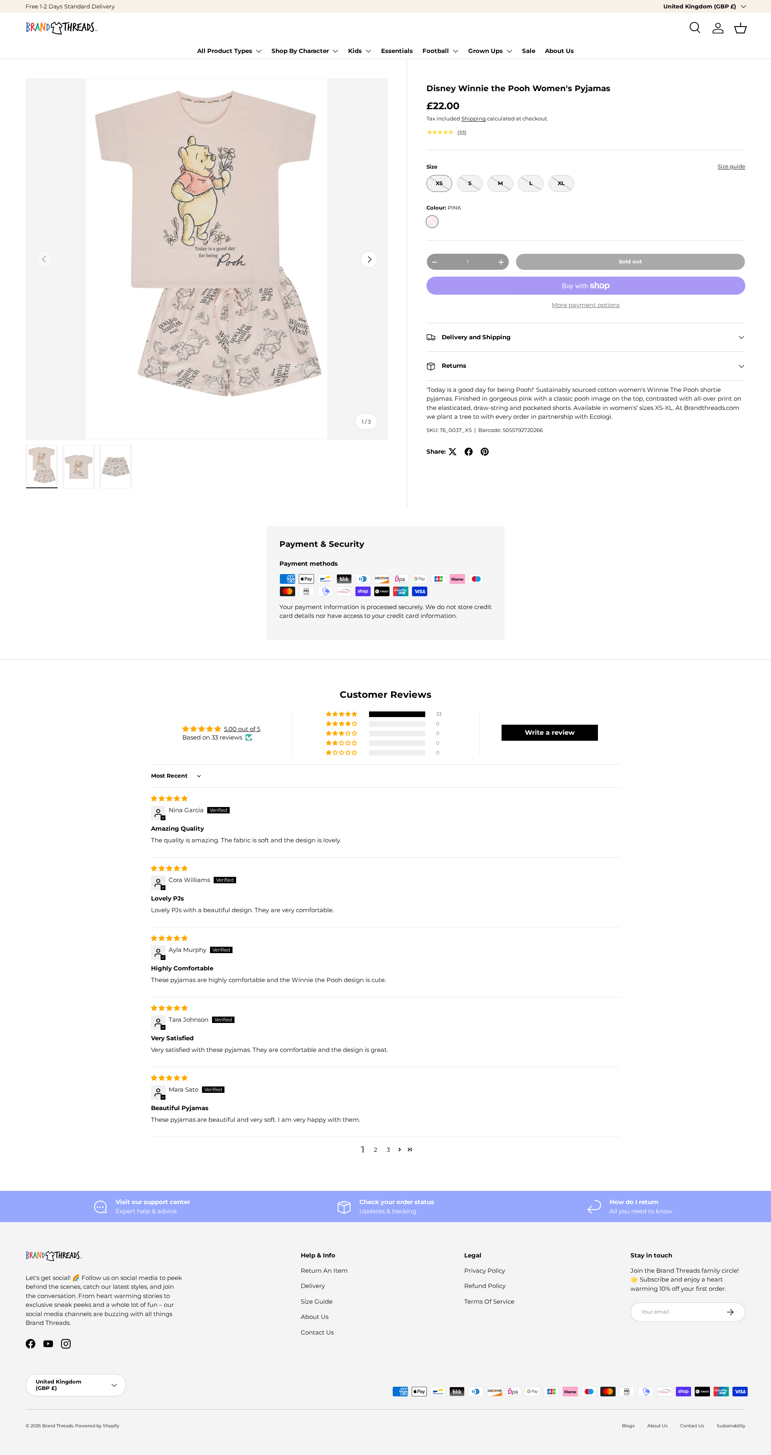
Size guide (731, 166)
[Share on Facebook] (469, 452)
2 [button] (375, 1149)
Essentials (397, 51)
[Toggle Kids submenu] (368, 51)
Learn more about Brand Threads (101, 6)
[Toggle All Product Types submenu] (258, 51)
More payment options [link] (586, 305)
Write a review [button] (550, 732)
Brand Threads (57, 1426)
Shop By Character (300, 51)
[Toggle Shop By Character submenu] (335, 51)
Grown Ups (485, 51)
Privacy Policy (484, 1270)
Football (435, 51)
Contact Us (317, 1332)
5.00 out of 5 (242, 729)
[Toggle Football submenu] (455, 51)
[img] (169, 798)
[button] (740, 28)
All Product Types (224, 51)
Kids (355, 51)
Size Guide (316, 1301)
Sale (528, 51)
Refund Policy (485, 1286)
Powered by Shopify (97, 1426)
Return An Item (324, 1270)
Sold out (630, 262)
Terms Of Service (489, 1301)
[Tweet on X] (453, 452)
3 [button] (388, 1149)
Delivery (313, 1286)
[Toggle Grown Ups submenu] (509, 51)
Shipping (473, 118)
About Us (559, 51)
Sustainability (731, 1426)
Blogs (628, 1426)
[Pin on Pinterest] (485, 452)
